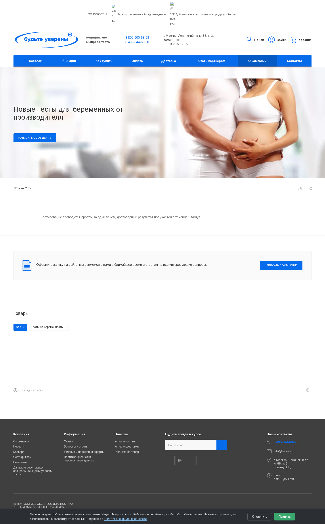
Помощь (121, 434)
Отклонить (259, 516)
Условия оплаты (125, 441)
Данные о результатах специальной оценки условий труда (32, 471)
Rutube (180, 460)
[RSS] (300, 188)
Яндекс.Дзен (190, 460)
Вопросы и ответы (76, 446)
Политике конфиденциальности (125, 518)
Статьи (68, 441)
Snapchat (201, 460)
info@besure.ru (284, 451)
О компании (21, 441)
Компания (21, 434)
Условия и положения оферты (84, 451)
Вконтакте (170, 460)
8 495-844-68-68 (137, 42)
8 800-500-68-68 (137, 37)
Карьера (18, 451)
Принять (285, 516)
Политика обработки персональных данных (79, 458)
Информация (74, 434)
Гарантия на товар (127, 451)
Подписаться (221, 445)
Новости (18, 446)
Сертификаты (22, 457)
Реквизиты (20, 462)
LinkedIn (211, 460)
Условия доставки (127, 446)
